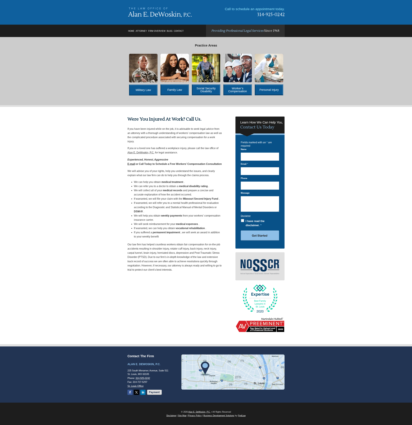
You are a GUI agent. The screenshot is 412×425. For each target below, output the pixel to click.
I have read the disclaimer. (255, 223)
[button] (408, 402)
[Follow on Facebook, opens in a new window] (130, 392)
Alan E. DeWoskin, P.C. (199, 412)
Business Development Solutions (218, 415)
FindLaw (242, 415)
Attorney (141, 31)
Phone (244, 178)
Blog (170, 31)
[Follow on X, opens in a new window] (136, 392)
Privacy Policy (195, 415)
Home (131, 31)
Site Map (182, 415)
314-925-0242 (271, 15)
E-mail (131, 164)
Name (243, 149)
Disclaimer (246, 216)
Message (245, 193)
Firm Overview (156, 31)
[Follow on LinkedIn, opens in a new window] (142, 392)
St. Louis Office (135, 386)
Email (244, 164)
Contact (179, 31)
